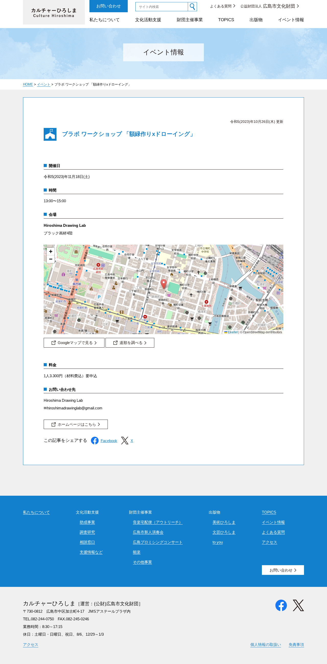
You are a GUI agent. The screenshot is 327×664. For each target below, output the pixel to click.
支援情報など (91, 552)
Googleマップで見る (75, 342)
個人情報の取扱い (265, 644)
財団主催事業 (190, 19)
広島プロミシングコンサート (158, 542)
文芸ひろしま (224, 532)
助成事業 (87, 522)
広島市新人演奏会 (148, 532)
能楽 (137, 552)
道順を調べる (131, 342)
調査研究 (87, 532)
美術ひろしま (224, 522)
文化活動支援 (148, 19)
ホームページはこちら (77, 424)
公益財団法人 (267, 6)
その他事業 (142, 562)
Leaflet (232, 332)
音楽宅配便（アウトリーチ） (158, 522)
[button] (163, 284)
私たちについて (104, 19)
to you (218, 542)
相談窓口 (87, 542)
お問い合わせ (108, 6)
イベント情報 (291, 19)
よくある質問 (220, 6)
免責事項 (296, 644)
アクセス (269, 542)
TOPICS (226, 19)
